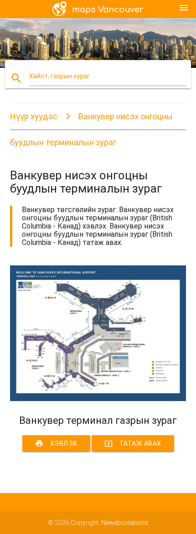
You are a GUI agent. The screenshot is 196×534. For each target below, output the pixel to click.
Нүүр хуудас (33, 116)
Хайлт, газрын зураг (59, 76)
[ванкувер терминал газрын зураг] (98, 398)
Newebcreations (124, 522)
